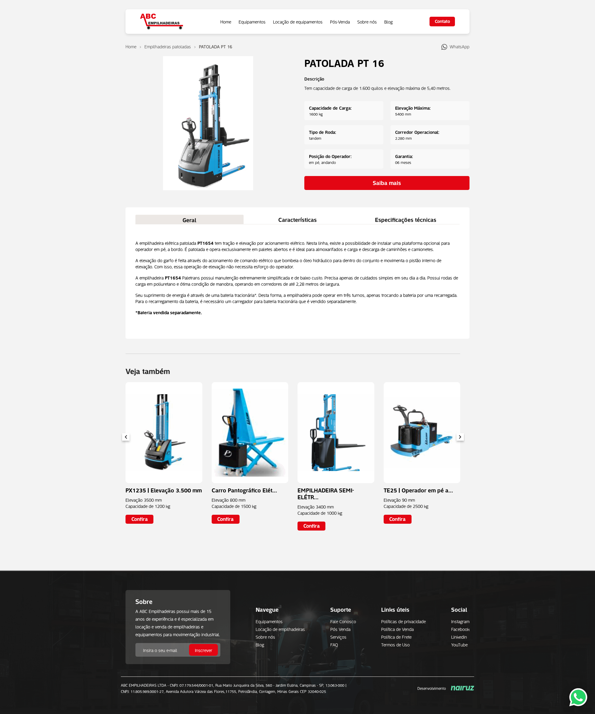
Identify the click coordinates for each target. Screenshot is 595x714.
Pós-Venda (340, 21)
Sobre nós (367, 21)
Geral (189, 219)
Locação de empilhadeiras (280, 628)
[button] (460, 437)
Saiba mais (387, 182)
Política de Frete (396, 636)
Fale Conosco (343, 621)
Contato (442, 20)
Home (225, 21)
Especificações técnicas (405, 219)
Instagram (460, 621)
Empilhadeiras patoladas (167, 46)
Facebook (460, 628)
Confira (139, 518)
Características (297, 219)
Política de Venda (397, 628)
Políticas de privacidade (403, 621)
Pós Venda (340, 628)
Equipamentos (252, 21)
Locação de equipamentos (298, 21)
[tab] (189, 219)
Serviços (338, 636)
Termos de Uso (395, 644)
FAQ (334, 644)
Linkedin (459, 636)
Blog (388, 21)
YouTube (459, 644)
